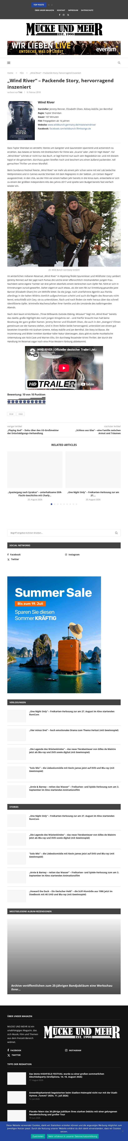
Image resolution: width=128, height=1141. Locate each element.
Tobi (20, 92)
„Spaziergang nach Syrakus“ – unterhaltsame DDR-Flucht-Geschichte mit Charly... (35, 494)
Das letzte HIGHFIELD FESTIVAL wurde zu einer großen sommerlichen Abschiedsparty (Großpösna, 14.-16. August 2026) (66, 1075)
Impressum (73, 10)
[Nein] (122, 1131)
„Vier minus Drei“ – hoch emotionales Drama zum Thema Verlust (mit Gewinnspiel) (73, 730)
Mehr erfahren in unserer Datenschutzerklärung (72, 1136)
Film (22, 72)
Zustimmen (38, 1136)
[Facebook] (59, 14)
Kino (21, 414)
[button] (49, 4)
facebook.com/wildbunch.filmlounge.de (70, 128)
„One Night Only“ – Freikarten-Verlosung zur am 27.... (93, 494)
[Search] (119, 62)
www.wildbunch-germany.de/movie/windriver (72, 124)
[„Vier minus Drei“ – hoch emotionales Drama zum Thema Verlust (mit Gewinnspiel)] (16, 735)
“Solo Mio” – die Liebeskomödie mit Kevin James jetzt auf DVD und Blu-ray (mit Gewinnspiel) (71, 769)
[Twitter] (68, 14)
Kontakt (61, 10)
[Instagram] (63, 14)
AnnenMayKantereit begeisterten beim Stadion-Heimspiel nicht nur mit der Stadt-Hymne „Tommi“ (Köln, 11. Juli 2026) (73, 1094)
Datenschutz (87, 10)
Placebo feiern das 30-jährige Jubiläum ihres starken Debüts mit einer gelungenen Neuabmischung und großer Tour (73, 1113)
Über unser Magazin (44, 10)
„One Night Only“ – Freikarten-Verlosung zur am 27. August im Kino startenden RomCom (71, 713)
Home (10, 72)
